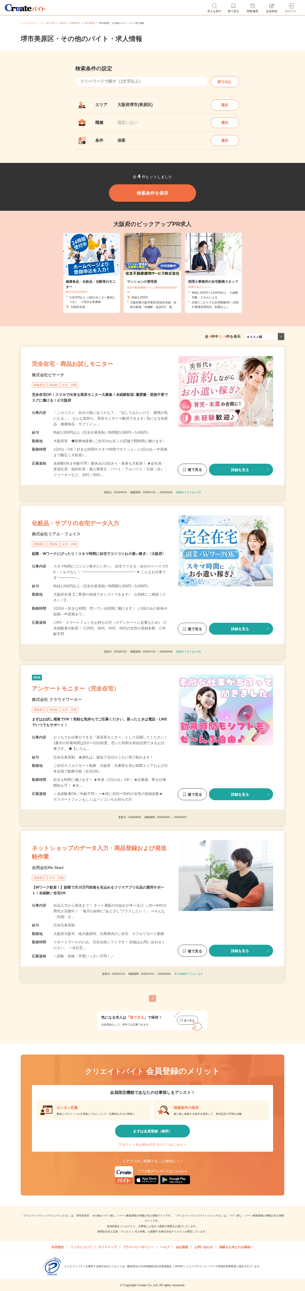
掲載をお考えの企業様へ (236, 1247)
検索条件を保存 (152, 193)
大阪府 (62, 23)
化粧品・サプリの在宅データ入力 (75, 523)
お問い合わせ (203, 1247)
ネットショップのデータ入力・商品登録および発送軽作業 (99, 852)
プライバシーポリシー (138, 1247)
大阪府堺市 (75, 23)
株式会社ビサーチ (48, 375)
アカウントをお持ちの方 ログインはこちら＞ (152, 1144)
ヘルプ (165, 1247)
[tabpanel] (152, 273)
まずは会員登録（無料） (152, 1131)
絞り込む (225, 82)
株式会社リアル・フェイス (56, 534)
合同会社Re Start (48, 867)
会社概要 (182, 1247)
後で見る (195, 470)
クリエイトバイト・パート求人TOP (38, 23)
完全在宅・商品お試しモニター (72, 364)
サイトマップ (107, 1247)
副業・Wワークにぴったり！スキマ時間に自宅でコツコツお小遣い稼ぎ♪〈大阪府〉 (99, 554)
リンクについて (81, 1247)
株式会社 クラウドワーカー (57, 699)
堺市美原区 (89, 23)
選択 (224, 105)
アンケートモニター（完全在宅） (75, 688)
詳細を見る (240, 470)
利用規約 (58, 1247)
